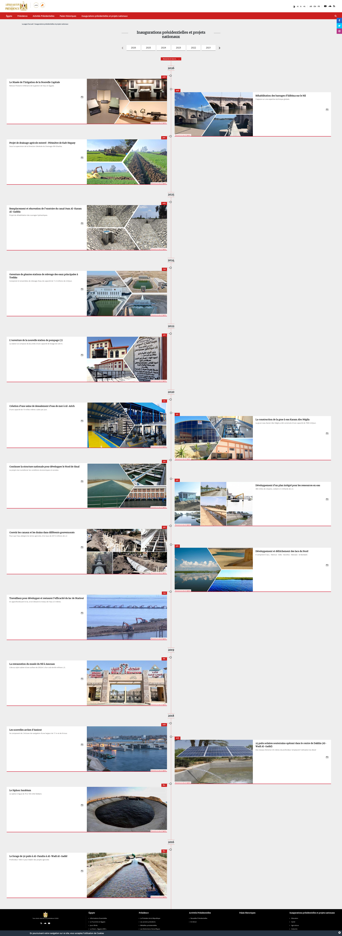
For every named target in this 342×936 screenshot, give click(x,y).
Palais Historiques (68, 16)
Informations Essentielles (98, 918)
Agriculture (295, 925)
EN (315, 6)
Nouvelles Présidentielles (199, 918)
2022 (193, 47)
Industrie (294, 929)
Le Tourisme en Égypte (97, 922)
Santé (293, 922)
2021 (208, 47)
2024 (163, 47)
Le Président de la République (150, 918)
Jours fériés (94, 925)
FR (319, 6)
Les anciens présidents (148, 922)
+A (304, 6)
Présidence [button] (22, 16)
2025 (148, 47)
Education (294, 918)
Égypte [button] (9, 16)
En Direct (194, 922)
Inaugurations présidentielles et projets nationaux (105, 16)
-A (297, 6)
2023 (178, 47)
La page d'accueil (27, 24)
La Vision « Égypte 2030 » (98, 929)
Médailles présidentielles (148, 925)
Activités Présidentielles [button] (43, 16)
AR (311, 6)
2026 (133, 47)
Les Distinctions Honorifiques (150, 929)
